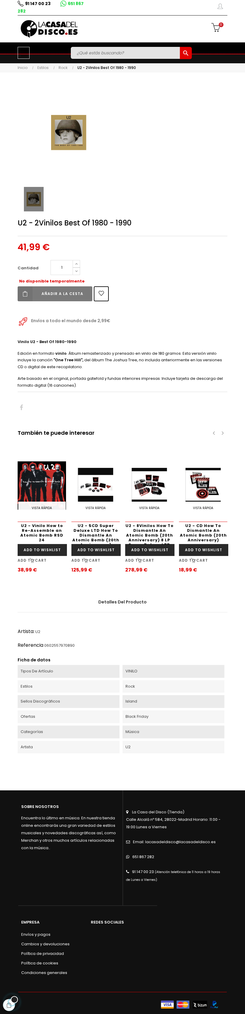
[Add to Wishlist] (101, 293)
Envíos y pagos (35, 934)
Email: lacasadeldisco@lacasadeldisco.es (174, 842)
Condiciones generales (44, 972)
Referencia (30, 645)
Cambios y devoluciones (45, 944)
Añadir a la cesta (62, 293)
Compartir (21, 407)
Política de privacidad (42, 953)
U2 (37, 631)
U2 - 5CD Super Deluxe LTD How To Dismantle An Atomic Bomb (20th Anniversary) (95, 533)
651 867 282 (143, 857)
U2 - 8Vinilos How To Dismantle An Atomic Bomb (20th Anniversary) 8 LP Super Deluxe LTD (149, 533)
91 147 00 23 (37, 4)
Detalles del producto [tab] (122, 602)
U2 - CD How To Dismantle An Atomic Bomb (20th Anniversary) (203, 533)
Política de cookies (39, 963)
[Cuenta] (220, 7)
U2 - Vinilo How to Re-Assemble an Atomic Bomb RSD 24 (41, 533)
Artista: (26, 631)
